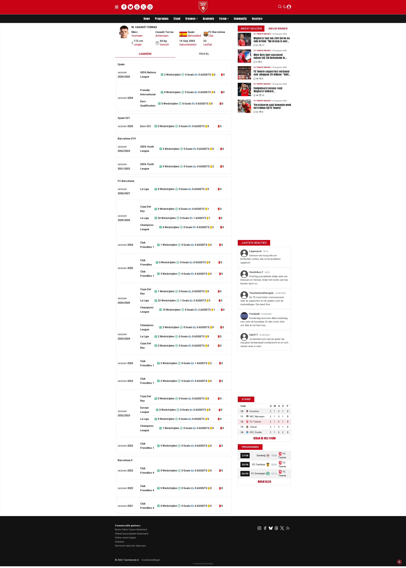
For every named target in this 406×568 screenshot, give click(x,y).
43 (257, 78)
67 (257, 45)
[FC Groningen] (268, 473)
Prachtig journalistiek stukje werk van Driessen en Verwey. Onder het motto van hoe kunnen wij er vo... (264, 280)
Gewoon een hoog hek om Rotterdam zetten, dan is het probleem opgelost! (260, 259)
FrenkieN (254, 313)
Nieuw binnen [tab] (277, 28)
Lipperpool (255, 251)
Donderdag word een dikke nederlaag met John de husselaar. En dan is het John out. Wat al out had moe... (264, 322)
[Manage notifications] (399, 561)
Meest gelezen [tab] (251, 28)
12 (263, 95)
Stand (177, 19)
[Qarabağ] (268, 455)
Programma (161, 19)
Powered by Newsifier (203, 563)
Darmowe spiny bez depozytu (130, 545)
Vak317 (253, 334)
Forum (222, 19)
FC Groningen (258, 473)
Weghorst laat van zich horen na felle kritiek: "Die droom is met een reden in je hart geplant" (272, 40)
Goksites (119, 541)
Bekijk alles (264, 481)
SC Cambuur (258, 464)
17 (263, 45)
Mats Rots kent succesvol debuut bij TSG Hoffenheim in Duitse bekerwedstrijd (269, 56)
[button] (280, 7)
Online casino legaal (125, 537)
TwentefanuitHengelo (261, 293)
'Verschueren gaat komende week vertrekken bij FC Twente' (272, 106)
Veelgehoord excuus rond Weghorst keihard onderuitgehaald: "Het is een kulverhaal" (269, 90)
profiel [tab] (204, 53)
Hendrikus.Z (256, 272)
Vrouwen (190, 19)
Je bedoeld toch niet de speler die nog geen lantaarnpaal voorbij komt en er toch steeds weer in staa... (264, 343)
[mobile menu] (116, 7)
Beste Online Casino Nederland (131, 529)
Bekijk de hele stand (264, 438)
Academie (208, 19)
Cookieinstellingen (150, 560)
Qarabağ (261, 455)
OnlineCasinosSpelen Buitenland (131, 533)
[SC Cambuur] (268, 464)
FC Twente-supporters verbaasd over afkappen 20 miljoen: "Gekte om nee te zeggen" (272, 73)
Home (147, 19)
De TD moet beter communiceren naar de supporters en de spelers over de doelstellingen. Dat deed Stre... (262, 301)
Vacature (257, 19)
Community (240, 19)
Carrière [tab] (145, 53)
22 (257, 112)
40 (257, 95)
